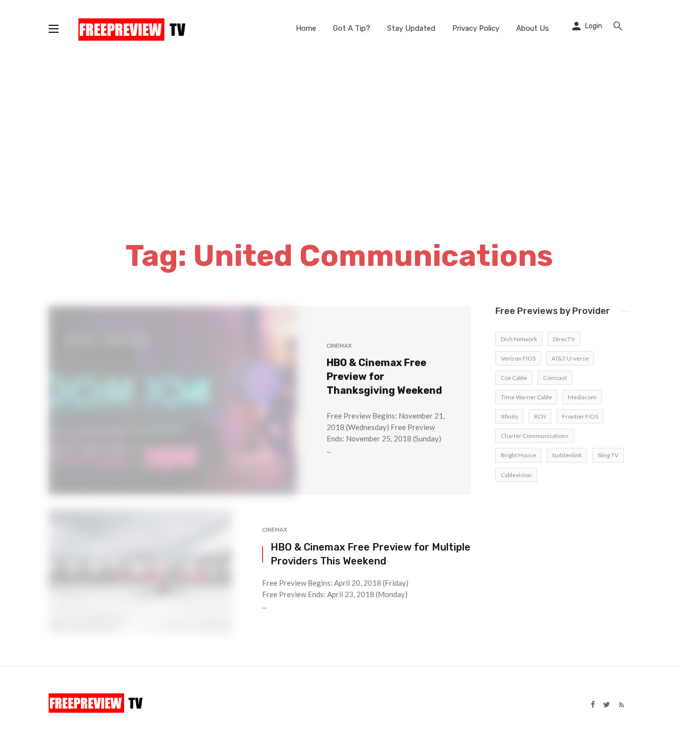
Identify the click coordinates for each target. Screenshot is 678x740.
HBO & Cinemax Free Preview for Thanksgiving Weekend (384, 376)
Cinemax (339, 345)
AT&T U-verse (570, 358)
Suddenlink (567, 455)
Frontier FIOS (580, 416)
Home (306, 28)
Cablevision (516, 475)
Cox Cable (514, 377)
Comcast (555, 377)
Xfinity (509, 416)
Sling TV (608, 455)
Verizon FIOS (518, 358)
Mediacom (582, 397)
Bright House (518, 455)
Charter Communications (535, 435)
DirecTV (564, 339)
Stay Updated (411, 28)
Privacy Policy (475, 28)
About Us (532, 28)
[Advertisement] (339, 131)
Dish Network (519, 339)
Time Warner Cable (526, 397)
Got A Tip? (351, 28)
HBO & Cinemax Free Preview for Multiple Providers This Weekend (371, 554)
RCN (540, 416)
